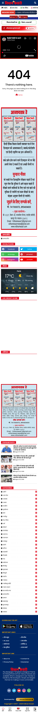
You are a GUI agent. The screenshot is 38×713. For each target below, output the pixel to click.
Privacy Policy (8, 662)
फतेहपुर (20, 541)
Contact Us (25, 659)
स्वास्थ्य (20, 612)
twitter (29, 249)
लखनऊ (20, 580)
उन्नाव (20, 502)
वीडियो (10, 711)
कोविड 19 (24, 644)
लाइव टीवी (18, 711)
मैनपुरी (20, 573)
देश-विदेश (25, 8)
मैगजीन (23, 637)
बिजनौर (20, 555)
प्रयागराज (20, 537)
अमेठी (20, 492)
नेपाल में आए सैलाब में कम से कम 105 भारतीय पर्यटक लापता (24, 476)
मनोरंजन (20, 562)
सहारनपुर (20, 601)
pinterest (29, 254)
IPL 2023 (6, 641)
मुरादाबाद (20, 569)
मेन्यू (35, 711)
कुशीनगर (20, 509)
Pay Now (31, 28)
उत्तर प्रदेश (14, 8)
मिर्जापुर (20, 566)
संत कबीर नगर (20, 590)
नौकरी (20, 527)
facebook (11, 249)
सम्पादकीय (6, 238)
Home (20, 95)
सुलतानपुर (20, 605)
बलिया (20, 548)
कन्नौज (20, 506)
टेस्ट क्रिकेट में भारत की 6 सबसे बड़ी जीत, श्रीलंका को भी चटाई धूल (23, 457)
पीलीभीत (20, 530)
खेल (20, 513)
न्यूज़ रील (27, 711)
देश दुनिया (7, 647)
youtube (30, 260)
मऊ (20, 559)
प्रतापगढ (20, 534)
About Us (7, 659)
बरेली (20, 545)
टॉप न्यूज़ (6, 637)
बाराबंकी (20, 552)
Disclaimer (25, 662)
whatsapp (11, 254)
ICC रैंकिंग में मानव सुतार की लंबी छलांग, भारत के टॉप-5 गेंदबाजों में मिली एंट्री (23, 467)
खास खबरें (24, 647)
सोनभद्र (20, 608)
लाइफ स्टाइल (20, 587)
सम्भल (20, 598)
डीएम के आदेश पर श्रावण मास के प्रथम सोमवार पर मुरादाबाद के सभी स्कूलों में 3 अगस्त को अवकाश (24, 448)
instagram (11, 260)
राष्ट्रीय (5, 8)
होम (3, 711)
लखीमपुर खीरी (20, 583)
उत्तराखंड (20, 499)
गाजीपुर (20, 516)
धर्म (20, 523)
